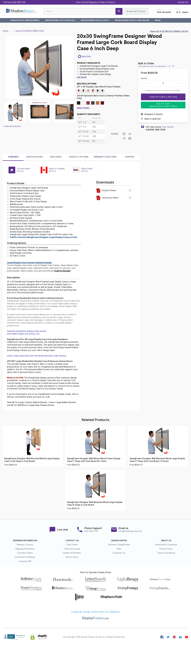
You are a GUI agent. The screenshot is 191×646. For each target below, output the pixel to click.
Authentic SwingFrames (119, 544)
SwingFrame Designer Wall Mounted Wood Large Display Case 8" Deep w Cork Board (94, 503)
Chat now (166, 127)
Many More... (84, 108)
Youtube (186, 637)
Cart (177, 9)
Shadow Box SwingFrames (24, 20)
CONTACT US (72, 540)
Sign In (159, 9)
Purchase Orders (25, 553)
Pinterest (174, 637)
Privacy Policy (166, 549)
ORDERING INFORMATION (25, 540)
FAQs (119, 549)
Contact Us (183, 2)
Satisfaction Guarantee (166, 544)
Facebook (162, 637)
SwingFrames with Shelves (60, 20)
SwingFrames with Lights (95, 20)
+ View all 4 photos (12, 126)
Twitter (168, 637)
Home (5, 31)
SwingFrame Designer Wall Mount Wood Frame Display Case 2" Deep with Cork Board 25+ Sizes (93, 459)
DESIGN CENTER (119, 540)
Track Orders (72, 544)
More (158, 20)
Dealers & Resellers (72, 553)
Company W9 (25, 561)
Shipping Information (25, 549)
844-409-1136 (18, 2)
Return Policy (72, 557)
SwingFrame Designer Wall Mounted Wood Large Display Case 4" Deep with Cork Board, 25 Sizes (157, 459)
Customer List (119, 553)
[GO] (118, 11)
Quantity (144, 78)
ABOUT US (166, 540)
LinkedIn (180, 637)
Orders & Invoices (72, 549)
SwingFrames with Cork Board (132, 20)
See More (82, 77)
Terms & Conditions (166, 553)
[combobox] (82, 11)
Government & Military (24, 557)
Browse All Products (136, 11)
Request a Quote (25, 544)
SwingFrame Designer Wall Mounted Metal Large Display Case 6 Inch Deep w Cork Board (32, 459)
